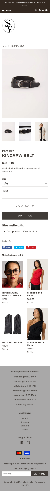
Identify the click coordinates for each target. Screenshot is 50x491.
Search (25, 418)
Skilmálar (25, 425)
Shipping (20, 168)
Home (4, 46)
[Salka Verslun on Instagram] (28, 443)
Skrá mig (40, 474)
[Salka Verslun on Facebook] (21, 443)
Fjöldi (5, 190)
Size (4, 178)
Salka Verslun (27, 482)
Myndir (25, 429)
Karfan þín (43, 10)
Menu (8, 10)
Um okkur (25, 422)
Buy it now (25, 216)
